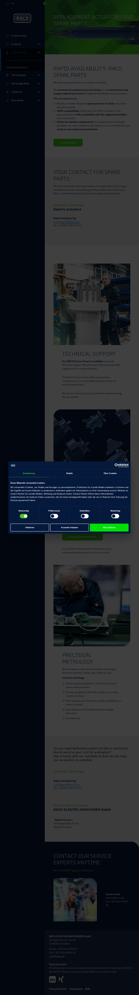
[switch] (54, 516)
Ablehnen (29, 527)
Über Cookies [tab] (110, 473)
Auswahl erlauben (69, 527)
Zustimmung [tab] (29, 473)
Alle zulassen (109, 527)
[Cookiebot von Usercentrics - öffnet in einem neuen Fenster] (117, 465)
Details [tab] (69, 473)
